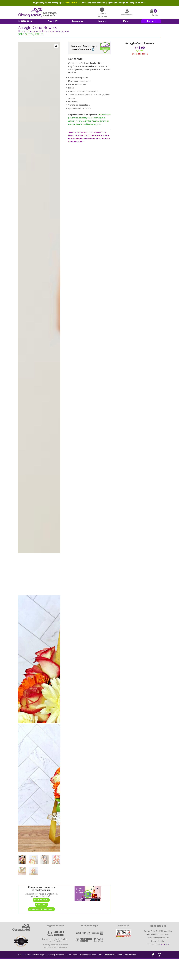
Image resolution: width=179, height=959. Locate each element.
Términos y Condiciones (106, 955)
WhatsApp (41, 905)
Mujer (126, 21)
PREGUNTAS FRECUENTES (41, 909)
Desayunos (77, 21)
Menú (150, 21)
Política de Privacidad (127, 955)
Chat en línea (41, 900)
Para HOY (53, 21)
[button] (56, 46)
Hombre (101, 21)
